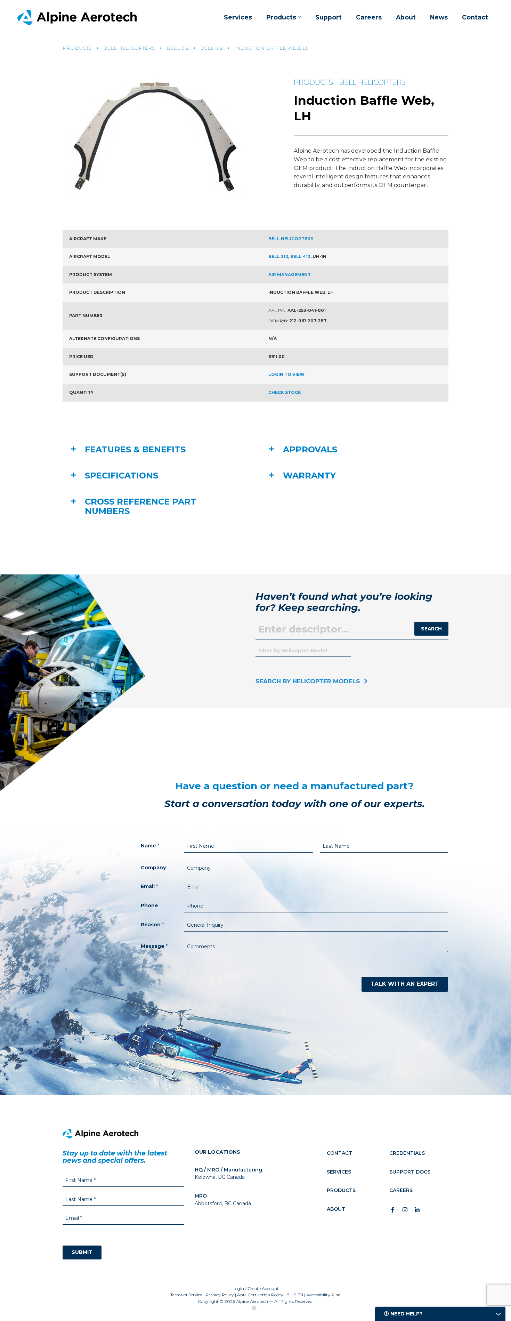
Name (150, 846)
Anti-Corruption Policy (260, 1294)
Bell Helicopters (129, 48)
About (406, 17)
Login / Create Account (256, 1288)
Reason (152, 924)
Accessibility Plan (323, 1294)
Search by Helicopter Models (308, 681)
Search (431, 628)
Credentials (407, 1153)
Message (154, 946)
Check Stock (284, 392)
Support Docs (409, 1172)
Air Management (289, 274)
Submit (82, 1252)
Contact (475, 17)
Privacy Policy (219, 1294)
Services (238, 17)
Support (328, 17)
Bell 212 (178, 48)
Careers (369, 17)
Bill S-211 (294, 1294)
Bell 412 (211, 48)
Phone (149, 905)
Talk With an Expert (405, 984)
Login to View (286, 374)
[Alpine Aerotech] (77, 17)
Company (153, 867)
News (439, 17)
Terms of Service (186, 1294)
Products (281, 17)
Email (149, 886)
